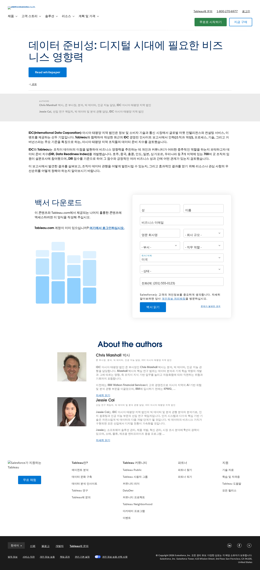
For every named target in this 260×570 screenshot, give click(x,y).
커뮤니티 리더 (131, 483)
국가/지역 (146, 255)
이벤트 (127, 518)
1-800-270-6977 (227, 11)
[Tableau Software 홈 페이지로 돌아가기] (22, 6)
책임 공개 (65, 556)
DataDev (128, 490)
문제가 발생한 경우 (211, 306)
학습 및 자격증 (231, 476)
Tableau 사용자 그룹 (135, 476)
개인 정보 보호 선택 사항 (114, 556)
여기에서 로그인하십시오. (106, 228)
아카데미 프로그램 (134, 511)
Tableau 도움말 (231, 483)
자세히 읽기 (103, 395)
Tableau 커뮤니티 (135, 463)
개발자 (60, 546)
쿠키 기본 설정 (82, 556)
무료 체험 (29, 480)
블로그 (45, 546)
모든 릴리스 (229, 490)
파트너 (182, 463)
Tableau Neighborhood (137, 504)
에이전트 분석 (80, 470)
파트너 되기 (185, 476)
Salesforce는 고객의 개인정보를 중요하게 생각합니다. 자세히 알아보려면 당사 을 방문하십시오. (180, 296)
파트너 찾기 (185, 470)
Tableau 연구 (80, 490)
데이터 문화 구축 (82, 476)
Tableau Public (132, 470)
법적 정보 (13, 556)
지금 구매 (240, 22)
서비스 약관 (29, 556)
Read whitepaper (47, 72)
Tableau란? (80, 463)
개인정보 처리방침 (174, 298)
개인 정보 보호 (47, 556)
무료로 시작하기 (210, 22)
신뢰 (32, 546)
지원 (225, 463)
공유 (34, 84)
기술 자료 (228, 470)
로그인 (246, 11)
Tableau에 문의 (203, 11)
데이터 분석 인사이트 (84, 483)
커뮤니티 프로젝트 (134, 497)
